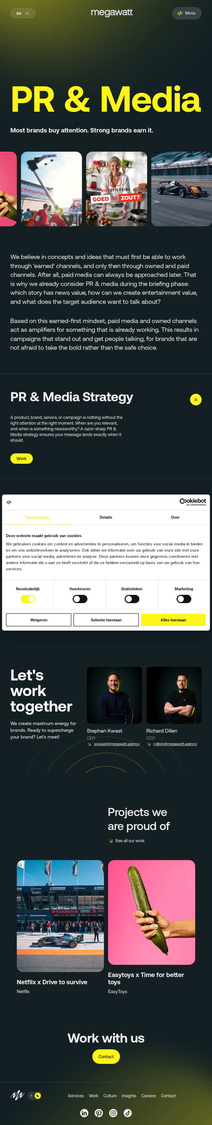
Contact (106, 1056)
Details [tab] (106, 517)
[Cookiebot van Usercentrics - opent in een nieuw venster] (183, 502)
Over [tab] (175, 517)
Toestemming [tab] (36, 517)
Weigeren (38, 619)
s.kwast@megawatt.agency (117, 744)
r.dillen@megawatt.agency (175, 744)
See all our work (130, 840)
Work (22, 458)
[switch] (80, 599)
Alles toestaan (173, 619)
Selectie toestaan (106, 619)
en (19, 13)
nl (27, 13)
